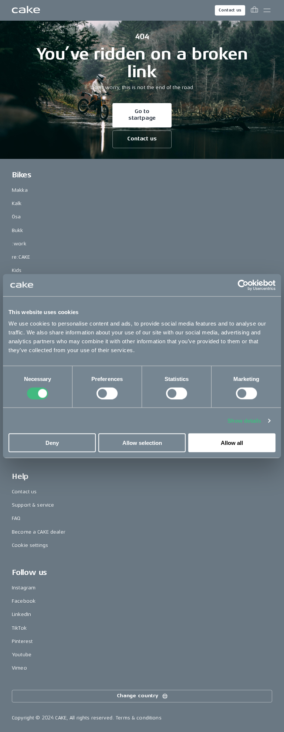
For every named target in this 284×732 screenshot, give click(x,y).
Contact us (230, 10)
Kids (17, 270)
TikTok (19, 628)
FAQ (16, 518)
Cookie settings (30, 545)
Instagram (24, 587)
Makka (20, 190)
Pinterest (22, 641)
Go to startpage (142, 114)
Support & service (33, 505)
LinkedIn (21, 614)
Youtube (21, 654)
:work (19, 243)
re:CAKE (21, 257)
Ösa (16, 216)
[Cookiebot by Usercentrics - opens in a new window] (243, 284)
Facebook (24, 601)
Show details (244, 420)
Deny (52, 443)
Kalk (17, 203)
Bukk (17, 230)
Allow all (232, 443)
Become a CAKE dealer (38, 532)
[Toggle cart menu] (254, 10)
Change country (137, 695)
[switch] (107, 393)
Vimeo (19, 668)
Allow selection (142, 443)
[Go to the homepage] (26, 10)
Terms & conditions (139, 718)
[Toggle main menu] (267, 10)
